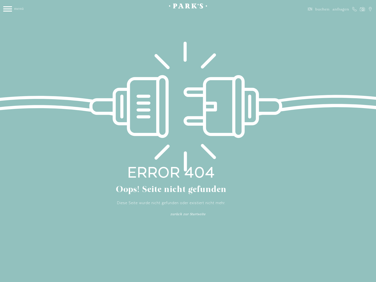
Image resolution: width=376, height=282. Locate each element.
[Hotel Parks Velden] (188, 6)
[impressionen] (362, 9)
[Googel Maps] (370, 9)
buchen (322, 9)
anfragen (340, 9)
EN (310, 9)
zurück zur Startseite (188, 215)
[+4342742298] (354, 9)
